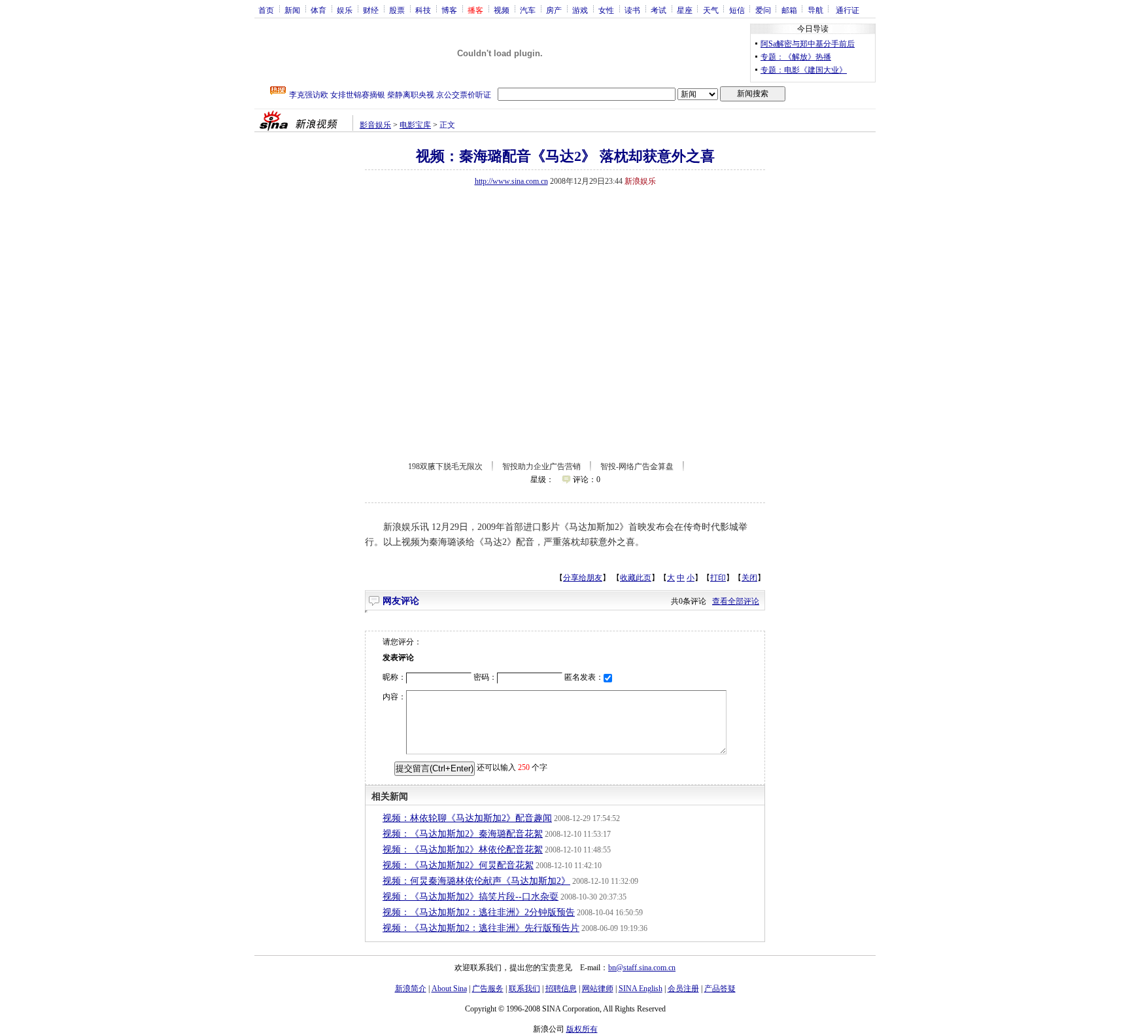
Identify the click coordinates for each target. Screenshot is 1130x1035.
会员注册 (683, 988)
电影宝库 (415, 125)
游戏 (580, 10)
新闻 (292, 10)
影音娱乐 (375, 125)
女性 (606, 10)
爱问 (763, 10)
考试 (658, 10)
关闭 (749, 577)
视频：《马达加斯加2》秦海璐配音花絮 (463, 834)
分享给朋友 (582, 577)
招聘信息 (561, 988)
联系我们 (524, 988)
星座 (685, 10)
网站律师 (597, 988)
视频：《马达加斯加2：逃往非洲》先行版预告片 (481, 928)
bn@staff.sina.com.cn (642, 967)
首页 (266, 10)
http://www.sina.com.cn (511, 181)
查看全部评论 (735, 601)
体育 (318, 10)
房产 (554, 10)
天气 (711, 10)
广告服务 (488, 988)
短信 (737, 10)
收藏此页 (635, 577)
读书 (632, 10)
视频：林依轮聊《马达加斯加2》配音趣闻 (467, 818)
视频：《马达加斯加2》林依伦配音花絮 (463, 849)
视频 (501, 10)
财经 (371, 10)
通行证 (847, 10)
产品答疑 (720, 988)
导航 (815, 10)
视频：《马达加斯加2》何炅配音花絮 (458, 865)
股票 (397, 10)
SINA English (640, 988)
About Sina (449, 988)
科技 (423, 10)
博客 (449, 10)
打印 (718, 577)
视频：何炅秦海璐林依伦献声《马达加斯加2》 (476, 881)
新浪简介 (410, 988)
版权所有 (582, 1029)
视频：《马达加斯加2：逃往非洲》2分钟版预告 (479, 912)
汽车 (528, 10)
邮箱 (789, 10)
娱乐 (344, 10)
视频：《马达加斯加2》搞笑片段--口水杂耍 (470, 897)
